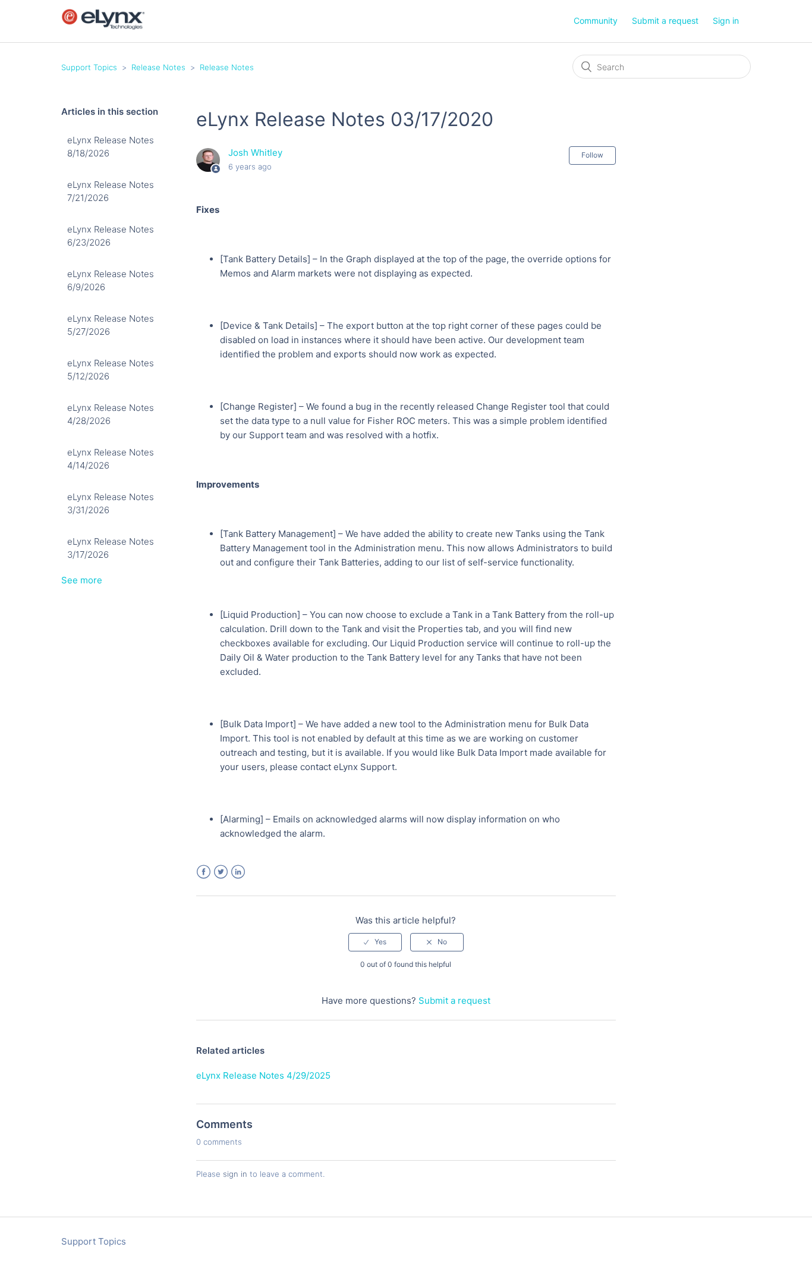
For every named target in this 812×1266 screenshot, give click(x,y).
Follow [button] (592, 154)
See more (81, 580)
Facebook (203, 872)
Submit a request (665, 20)
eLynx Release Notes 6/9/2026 (110, 280)
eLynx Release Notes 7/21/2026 (110, 191)
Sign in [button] (726, 20)
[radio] (375, 942)
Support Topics (89, 67)
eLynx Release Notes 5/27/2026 (110, 325)
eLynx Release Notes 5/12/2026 (110, 369)
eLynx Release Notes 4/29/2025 (263, 1075)
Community (596, 20)
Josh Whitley (255, 152)
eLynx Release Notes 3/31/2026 (110, 503)
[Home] (103, 27)
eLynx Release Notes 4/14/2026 (110, 459)
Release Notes (158, 67)
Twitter (220, 872)
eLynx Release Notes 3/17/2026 (110, 548)
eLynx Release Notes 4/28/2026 (110, 414)
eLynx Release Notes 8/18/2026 (110, 146)
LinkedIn (238, 872)
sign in (235, 1174)
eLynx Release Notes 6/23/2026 (110, 236)
